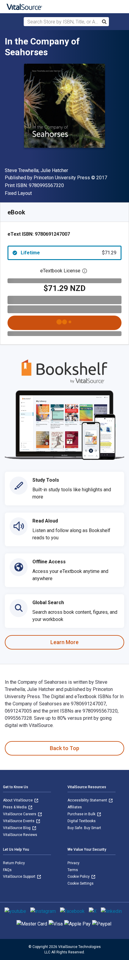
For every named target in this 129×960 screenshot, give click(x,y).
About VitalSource (18, 800)
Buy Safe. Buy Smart (84, 828)
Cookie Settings (81, 883)
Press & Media (15, 807)
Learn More (64, 642)
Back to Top (64, 748)
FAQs (7, 870)
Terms (73, 870)
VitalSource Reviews (20, 835)
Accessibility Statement (88, 800)
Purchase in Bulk (82, 814)
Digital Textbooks (82, 821)
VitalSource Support (19, 876)
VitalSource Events (19, 821)
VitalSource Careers (20, 814)
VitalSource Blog (17, 828)
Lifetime (68, 253)
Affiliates (75, 807)
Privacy (74, 863)
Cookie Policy (79, 876)
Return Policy (14, 863)
